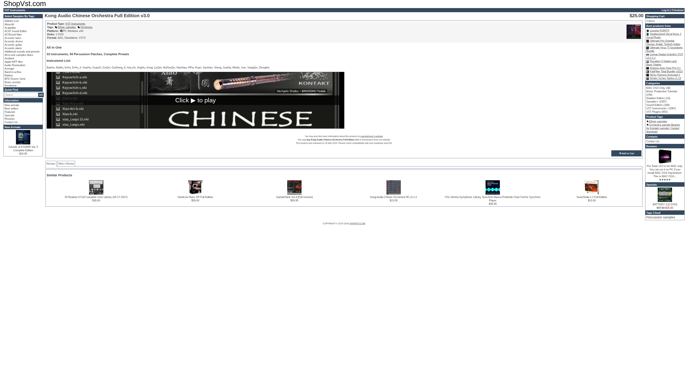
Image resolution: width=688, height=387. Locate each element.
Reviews (9, 118)
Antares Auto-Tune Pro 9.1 (665, 68)
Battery (8, 75)
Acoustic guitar (13, 44)
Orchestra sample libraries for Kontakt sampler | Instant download (663, 128)
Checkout (678, 10)
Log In (666, 10)
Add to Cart (628, 153)
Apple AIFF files (13, 61)
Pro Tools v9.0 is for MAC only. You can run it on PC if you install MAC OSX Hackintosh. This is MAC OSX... (665, 171)
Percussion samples (660, 217)
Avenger (9, 68)
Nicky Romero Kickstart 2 (665, 74)
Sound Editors (654, 104)
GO (41, 95)
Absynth (9, 24)
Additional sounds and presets (22, 51)
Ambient (9, 58)
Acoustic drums (13, 41)
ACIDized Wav (13, 34)
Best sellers (11, 108)
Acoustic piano (13, 48)
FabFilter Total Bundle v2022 (666, 71)
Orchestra (86, 27)
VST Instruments (75, 23)
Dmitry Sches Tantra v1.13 (665, 78)
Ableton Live (11, 20)
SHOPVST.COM (357, 223)
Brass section (12, 82)
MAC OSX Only (655, 87)
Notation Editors (655, 98)
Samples (651, 101)
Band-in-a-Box (12, 71)
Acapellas (10, 27)
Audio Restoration (14, 65)
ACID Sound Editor (15, 31)
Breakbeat (10, 85)
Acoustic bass (12, 37)
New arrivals (11, 105)
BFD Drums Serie (14, 78)
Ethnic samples (67, 27)
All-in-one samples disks (18, 54)
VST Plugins (653, 111)
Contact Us (11, 122)
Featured (9, 111)
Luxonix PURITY (660, 30)
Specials (9, 115)
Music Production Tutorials (661, 91)
